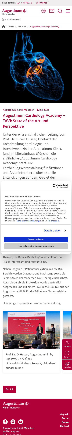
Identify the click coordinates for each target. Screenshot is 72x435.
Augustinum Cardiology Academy (44, 26)
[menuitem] (43, 11)
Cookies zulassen (36, 239)
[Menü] (68, 11)
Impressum (54, 220)
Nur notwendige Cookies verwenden (36, 246)
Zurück (9, 389)
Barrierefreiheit (14, 19)
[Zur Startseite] (3, 26)
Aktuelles (22, 26)
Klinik (11, 26)
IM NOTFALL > (42, 2)
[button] (52, 11)
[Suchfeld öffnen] (60, 11)
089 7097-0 (26, 2)
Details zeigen (52, 230)
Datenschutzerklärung (28, 220)
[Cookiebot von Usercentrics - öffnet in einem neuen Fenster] (52, 186)
